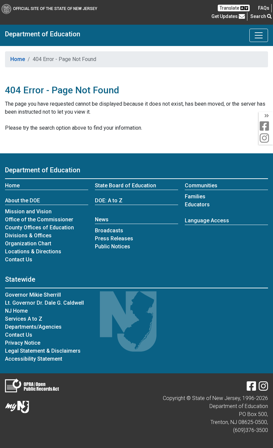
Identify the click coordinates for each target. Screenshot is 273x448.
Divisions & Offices (28, 235)
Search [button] (258, 16)
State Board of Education (125, 185)
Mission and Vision (28, 211)
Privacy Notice (22, 343)
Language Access (207, 220)
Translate (229, 8)
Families (195, 196)
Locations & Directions (33, 251)
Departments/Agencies (33, 327)
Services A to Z (23, 319)
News (102, 219)
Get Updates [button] (225, 16)
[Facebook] (251, 388)
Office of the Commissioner (39, 219)
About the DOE (22, 200)
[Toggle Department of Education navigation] (258, 35)
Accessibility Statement (33, 359)
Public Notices (112, 246)
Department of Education (42, 34)
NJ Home (16, 311)
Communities (201, 185)
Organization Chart (28, 243)
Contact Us (18, 259)
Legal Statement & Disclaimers (43, 351)
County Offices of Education (39, 227)
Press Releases (114, 238)
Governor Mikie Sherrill (33, 295)
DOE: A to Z (109, 200)
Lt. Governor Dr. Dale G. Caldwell (44, 303)
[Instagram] (263, 388)
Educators (197, 204)
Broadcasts (109, 230)
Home (17, 59)
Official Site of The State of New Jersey (55, 8)
